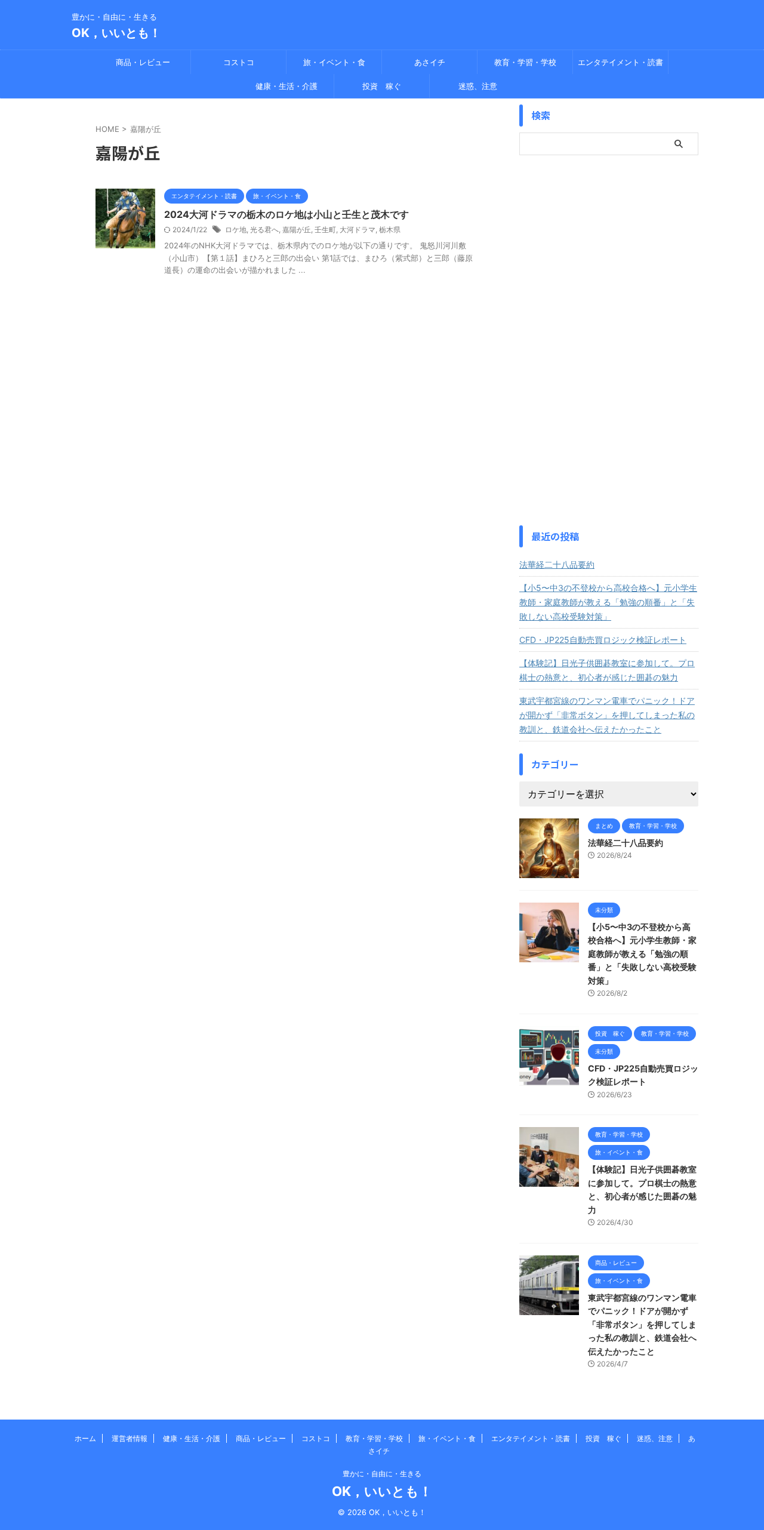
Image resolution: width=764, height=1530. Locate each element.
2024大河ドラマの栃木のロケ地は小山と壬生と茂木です (286, 214)
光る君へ (264, 229)
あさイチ (429, 62)
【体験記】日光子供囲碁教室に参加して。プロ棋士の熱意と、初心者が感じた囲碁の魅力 (607, 670)
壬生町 (325, 229)
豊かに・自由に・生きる (382, 1473)
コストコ (238, 62)
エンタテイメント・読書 (620, 62)
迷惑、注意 (477, 86)
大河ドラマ (357, 229)
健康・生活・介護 (286, 86)
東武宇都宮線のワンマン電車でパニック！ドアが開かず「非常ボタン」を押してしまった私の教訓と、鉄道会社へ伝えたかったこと (607, 714)
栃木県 (390, 229)
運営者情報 (129, 1438)
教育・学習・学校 (525, 62)
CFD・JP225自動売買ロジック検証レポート (602, 640)
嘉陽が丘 (296, 229)
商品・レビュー (143, 62)
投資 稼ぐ (381, 86)
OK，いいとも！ (116, 33)
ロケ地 (236, 229)
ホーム (85, 1438)
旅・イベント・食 (334, 62)
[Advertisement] (608, 340)
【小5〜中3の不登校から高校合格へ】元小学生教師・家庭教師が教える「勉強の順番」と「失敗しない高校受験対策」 (608, 602)
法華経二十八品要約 (556, 564)
